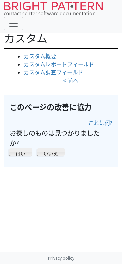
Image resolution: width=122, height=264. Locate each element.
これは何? (100, 123)
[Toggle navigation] (13, 23)
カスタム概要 (40, 56)
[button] (20, 152)
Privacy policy (61, 258)
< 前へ (70, 80)
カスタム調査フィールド (53, 72)
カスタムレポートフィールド (59, 64)
